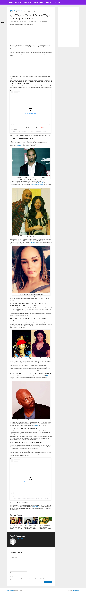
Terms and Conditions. (14, 2)
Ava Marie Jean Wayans (37, 184)
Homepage (57, 2)
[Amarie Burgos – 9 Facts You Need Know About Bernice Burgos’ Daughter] (16, 520)
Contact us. (27, 2)
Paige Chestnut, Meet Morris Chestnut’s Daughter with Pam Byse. (45, 527)
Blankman (33, 242)
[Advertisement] (31, 35)
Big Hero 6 (18, 145)
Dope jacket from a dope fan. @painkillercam (20, 496)
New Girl (26, 144)
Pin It (2, 24)
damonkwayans (23, 131)
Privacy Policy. (38, 2)
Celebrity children (33, 21)
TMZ (47, 375)
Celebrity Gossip (10, 590)
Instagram (35, 506)
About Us (48, 2)
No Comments (43, 21)
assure (36, 425)
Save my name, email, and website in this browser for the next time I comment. (30, 579)
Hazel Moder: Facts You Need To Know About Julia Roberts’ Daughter (30, 527)
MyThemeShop (76, 590)
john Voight (13, 21)
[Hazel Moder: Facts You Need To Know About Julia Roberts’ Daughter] (31, 520)
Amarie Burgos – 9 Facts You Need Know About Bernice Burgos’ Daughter (16, 527)
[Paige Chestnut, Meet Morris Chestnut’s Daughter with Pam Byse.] (45, 520)
